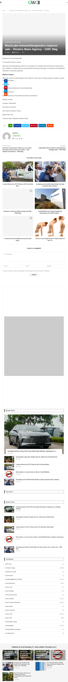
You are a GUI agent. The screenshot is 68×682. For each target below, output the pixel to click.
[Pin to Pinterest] (5, 87)
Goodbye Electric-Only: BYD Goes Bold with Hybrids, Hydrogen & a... (32, 451)
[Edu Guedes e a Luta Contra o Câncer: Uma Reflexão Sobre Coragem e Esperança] (9, 474)
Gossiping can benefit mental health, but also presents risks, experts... (38, 479)
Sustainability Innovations (34, 629)
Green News (34, 606)
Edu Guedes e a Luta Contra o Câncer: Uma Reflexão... (33, 472)
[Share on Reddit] (5, 94)
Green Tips (34, 618)
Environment (34, 575)
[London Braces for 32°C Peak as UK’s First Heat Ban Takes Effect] (17, 171)
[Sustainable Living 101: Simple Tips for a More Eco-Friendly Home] (9, 459)
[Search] (67, 2)
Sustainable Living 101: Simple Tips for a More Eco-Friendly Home (36, 457)
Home (3, 10)
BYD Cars (34, 564)
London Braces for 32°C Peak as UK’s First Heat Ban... (33, 464)
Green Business (34, 583)
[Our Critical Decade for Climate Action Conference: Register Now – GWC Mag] (40, 666)
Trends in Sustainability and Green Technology (34, 647)
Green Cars (34, 587)
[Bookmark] (31, 163)
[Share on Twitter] (5, 84)
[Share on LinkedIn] (5, 90)
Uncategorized (34, 633)
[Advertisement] (34, 299)
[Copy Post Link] (5, 97)
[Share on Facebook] (5, 81)
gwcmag (15, 133)
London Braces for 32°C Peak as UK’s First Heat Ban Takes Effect (35, 527)
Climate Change (34, 568)
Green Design (34, 591)
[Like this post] (10, 125)
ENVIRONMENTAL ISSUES (34, 579)
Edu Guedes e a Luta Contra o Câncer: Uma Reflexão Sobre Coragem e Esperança (39, 537)
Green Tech (34, 614)
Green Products (34, 610)
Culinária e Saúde (34, 571)
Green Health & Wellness (34, 602)
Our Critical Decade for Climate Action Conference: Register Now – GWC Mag (56, 664)
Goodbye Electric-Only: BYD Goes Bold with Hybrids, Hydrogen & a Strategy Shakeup (38, 507)
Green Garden (34, 598)
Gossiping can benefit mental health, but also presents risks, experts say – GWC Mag (39, 547)
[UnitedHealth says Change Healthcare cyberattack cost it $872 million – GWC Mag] (50, 199)
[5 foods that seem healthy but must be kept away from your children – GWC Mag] (17, 226)
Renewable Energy (34, 621)
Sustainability (34, 625)
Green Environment (34, 594)
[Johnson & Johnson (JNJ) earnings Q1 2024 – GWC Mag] (17, 199)
